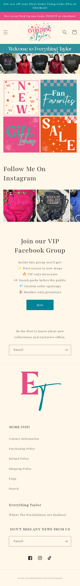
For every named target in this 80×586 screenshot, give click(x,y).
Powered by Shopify (52, 578)
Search (14, 488)
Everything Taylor (34, 578)
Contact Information (24, 439)
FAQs (12, 478)
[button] (5, 32)
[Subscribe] (66, 350)
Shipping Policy (20, 469)
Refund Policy (19, 458)
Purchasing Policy (22, 448)
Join (40, 305)
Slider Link (12, 83)
